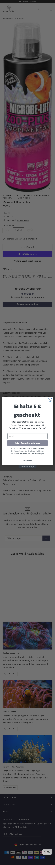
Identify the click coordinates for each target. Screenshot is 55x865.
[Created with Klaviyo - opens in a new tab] (27, 466)
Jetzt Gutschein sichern (28, 443)
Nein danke (27, 460)
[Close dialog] (50, 400)
